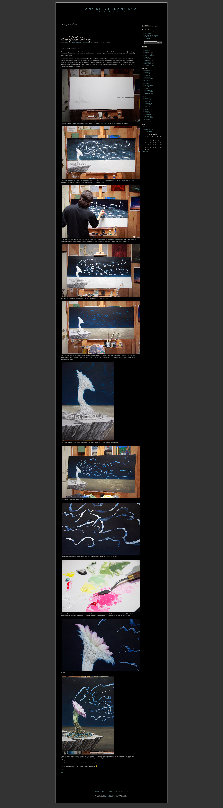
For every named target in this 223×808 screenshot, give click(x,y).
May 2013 (147, 75)
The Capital (147, 33)
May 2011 (147, 88)
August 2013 (147, 73)
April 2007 (147, 119)
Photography (147, 60)
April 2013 (147, 77)
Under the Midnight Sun (150, 36)
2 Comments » (65, 773)
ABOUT (126, 791)
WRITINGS (120, 791)
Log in (146, 126)
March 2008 (147, 114)
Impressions (147, 54)
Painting (146, 58)
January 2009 (148, 109)
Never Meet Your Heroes (151, 35)
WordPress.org (148, 131)
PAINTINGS (98, 791)
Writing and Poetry (149, 65)
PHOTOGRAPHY (106, 791)
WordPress (106, 796)
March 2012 (147, 83)
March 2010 (147, 98)
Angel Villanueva (111, 8)
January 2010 (148, 101)
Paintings (95, 763)
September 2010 (149, 93)
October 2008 (148, 111)
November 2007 (148, 117)
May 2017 (147, 72)
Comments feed (148, 129)
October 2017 (148, 70)
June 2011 (147, 86)
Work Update (86, 42)
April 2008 (147, 113)
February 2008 (148, 116)
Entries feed (147, 128)
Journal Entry (79, 42)
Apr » (147, 151)
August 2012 (147, 80)
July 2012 (147, 82)
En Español (147, 52)
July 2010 (147, 95)
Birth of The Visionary (76, 39)
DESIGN (114, 791)
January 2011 (148, 90)
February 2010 (148, 100)
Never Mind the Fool (149, 32)
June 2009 (147, 106)
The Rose (147, 38)
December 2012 (148, 78)
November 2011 (148, 85)
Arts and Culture (70, 42)
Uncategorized (148, 62)
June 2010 (147, 96)
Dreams (146, 50)
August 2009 (147, 104)
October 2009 (148, 103)
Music (146, 57)
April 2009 (147, 108)
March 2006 (147, 121)
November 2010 (148, 91)
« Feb (143, 151)
